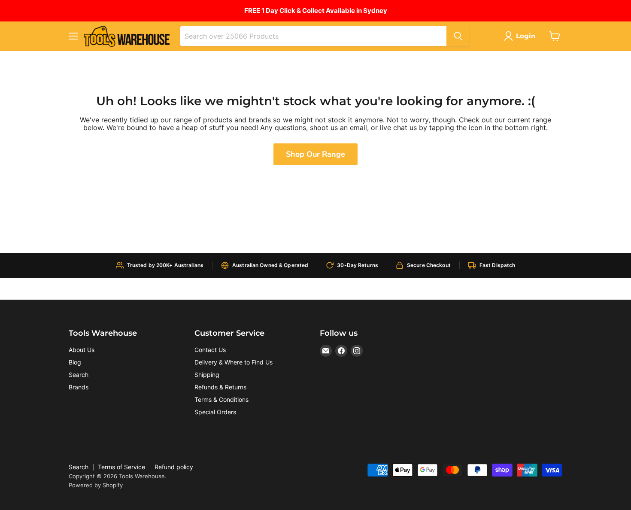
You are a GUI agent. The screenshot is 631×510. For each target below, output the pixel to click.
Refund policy (174, 467)
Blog (75, 362)
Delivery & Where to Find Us (233, 362)
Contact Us (210, 349)
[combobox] (313, 36)
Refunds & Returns (220, 387)
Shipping (206, 374)
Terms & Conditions (221, 399)
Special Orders (215, 412)
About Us (81, 349)
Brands (78, 387)
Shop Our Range (315, 154)
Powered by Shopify (96, 485)
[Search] (458, 36)
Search (78, 374)
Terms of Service (121, 467)
